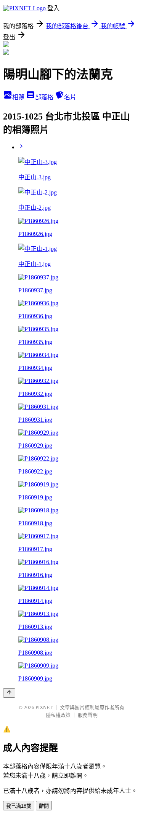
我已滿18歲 (18, 806)
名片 (70, 97)
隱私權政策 (58, 715)
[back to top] (9, 693)
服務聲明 (88, 715)
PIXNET (44, 707)
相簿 (19, 97)
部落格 (45, 97)
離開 (44, 806)
